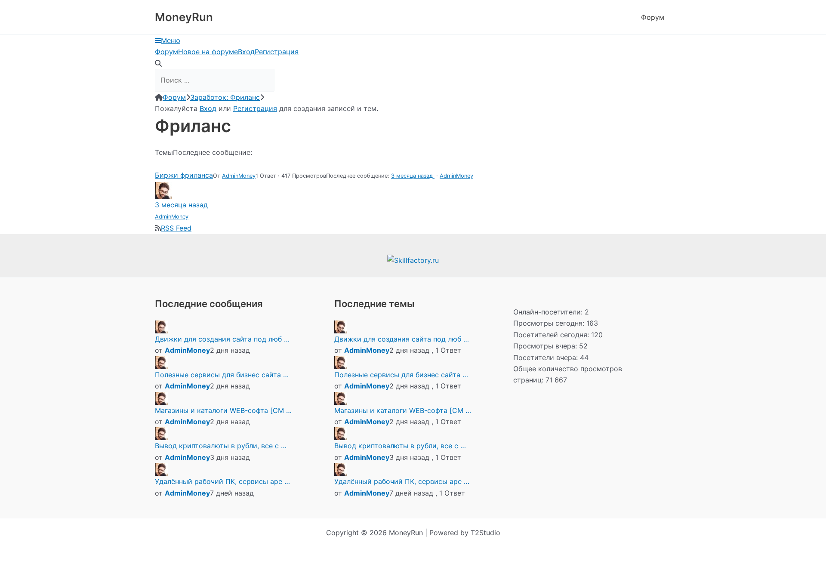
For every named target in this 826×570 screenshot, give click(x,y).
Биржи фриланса (184, 175)
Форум (652, 17)
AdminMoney (239, 176)
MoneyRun (184, 17)
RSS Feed (176, 228)
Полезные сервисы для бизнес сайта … (222, 374)
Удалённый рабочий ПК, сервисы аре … (222, 481)
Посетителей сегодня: (552, 334)
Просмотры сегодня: (549, 323)
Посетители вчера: (546, 357)
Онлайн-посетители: (549, 312)
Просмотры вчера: (546, 346)
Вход (246, 51)
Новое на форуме (208, 51)
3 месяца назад (413, 176)
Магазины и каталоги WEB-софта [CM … (223, 410)
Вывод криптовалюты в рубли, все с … (221, 445)
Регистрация (277, 51)
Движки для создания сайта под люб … (222, 339)
